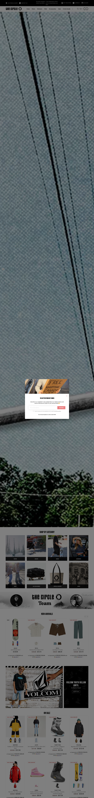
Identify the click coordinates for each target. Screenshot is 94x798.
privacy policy (58, 411)
